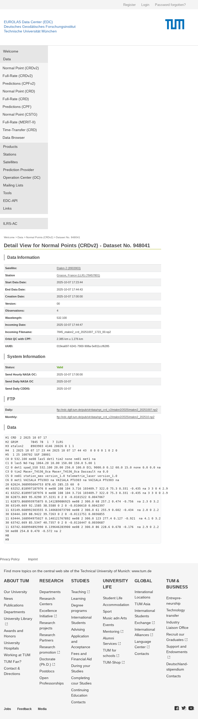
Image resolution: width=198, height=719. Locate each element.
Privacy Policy (10, 559)
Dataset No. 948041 (68, 237)
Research (51, 581)
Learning (78, 598)
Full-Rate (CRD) (16, 99)
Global (143, 581)
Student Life (112, 598)
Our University (15, 592)
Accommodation (116, 605)
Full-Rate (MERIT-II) (19, 122)
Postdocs (46, 671)
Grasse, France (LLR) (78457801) (78, 275)
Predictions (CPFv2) (19, 83)
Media (42, 709)
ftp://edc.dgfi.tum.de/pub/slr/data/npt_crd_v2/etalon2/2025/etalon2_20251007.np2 (107, 409)
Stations (9, 154)
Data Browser (14, 137)
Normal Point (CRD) (19, 91)
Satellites (10, 162)
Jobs (7, 709)
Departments (14, 612)
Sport (107, 611)
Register (129, 5)
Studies (80, 581)
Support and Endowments (176, 649)
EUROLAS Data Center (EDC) (28, 22)
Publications (13, 605)
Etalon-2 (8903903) (69, 268)
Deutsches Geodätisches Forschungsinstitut (40, 26)
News (8, 598)
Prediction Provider (18, 170)
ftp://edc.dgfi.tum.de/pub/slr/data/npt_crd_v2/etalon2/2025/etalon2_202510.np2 (105, 416)
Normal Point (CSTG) (20, 114)
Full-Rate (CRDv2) (18, 76)
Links (7, 208)
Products (10, 146)
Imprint (33, 559)
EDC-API (10, 201)
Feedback (24, 709)
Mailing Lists (13, 185)
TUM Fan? (12, 662)
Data (7, 59)
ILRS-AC (10, 223)
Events (108, 625)
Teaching (78, 592)
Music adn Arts (115, 618)
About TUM (16, 581)
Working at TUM (17, 655)
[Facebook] (177, 708)
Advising (78, 629)
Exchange (143, 623)
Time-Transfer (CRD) (20, 130)
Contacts (78, 702)
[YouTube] (191, 708)
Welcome (10, 51)
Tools (7, 193)
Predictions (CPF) (17, 107)
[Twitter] (184, 708)
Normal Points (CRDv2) (39, 237)
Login (145, 5)
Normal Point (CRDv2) (21, 68)
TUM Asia (142, 604)
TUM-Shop (112, 662)
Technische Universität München (30, 31)
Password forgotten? (170, 5)
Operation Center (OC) (21, 177)
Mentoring (111, 631)
